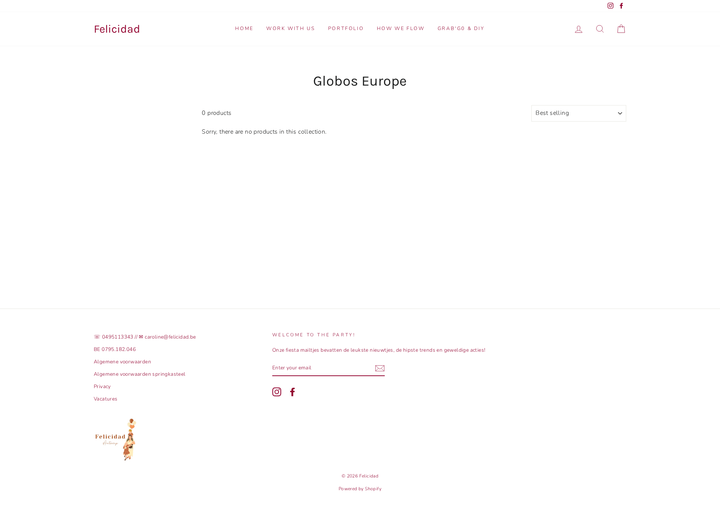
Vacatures (106, 398)
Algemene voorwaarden (122, 361)
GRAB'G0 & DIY (461, 28)
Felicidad (117, 29)
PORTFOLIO (346, 28)
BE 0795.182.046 (115, 349)
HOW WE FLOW (401, 28)
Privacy (102, 386)
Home (244, 28)
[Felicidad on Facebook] (292, 391)
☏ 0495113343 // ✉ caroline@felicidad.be (145, 336)
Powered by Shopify (360, 489)
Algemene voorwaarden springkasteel (140, 374)
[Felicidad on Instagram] (276, 391)
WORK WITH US (290, 28)
